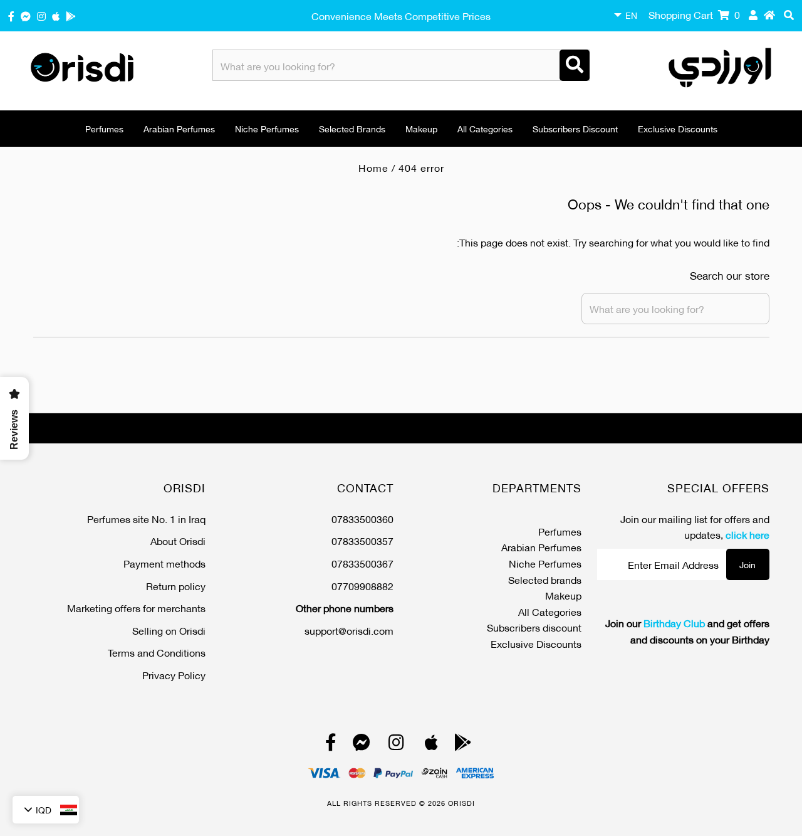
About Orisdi (178, 540)
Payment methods (164, 563)
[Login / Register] (753, 14)
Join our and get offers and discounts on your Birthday (687, 631)
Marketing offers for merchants (136, 607)
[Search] (575, 65)
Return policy (176, 585)
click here (747, 534)
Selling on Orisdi (169, 630)
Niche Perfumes (267, 128)
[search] (789, 14)
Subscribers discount (575, 128)
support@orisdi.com (349, 630)
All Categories (485, 128)
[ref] (26, 15)
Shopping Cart (694, 14)
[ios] (56, 15)
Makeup (421, 128)
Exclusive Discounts (677, 128)
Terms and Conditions (157, 652)
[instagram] (41, 15)
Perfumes (104, 128)
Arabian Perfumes (179, 128)
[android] (71, 15)
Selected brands (352, 128)
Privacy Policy (174, 674)
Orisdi (461, 802)
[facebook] (11, 15)
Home (373, 167)
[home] (769, 14)
